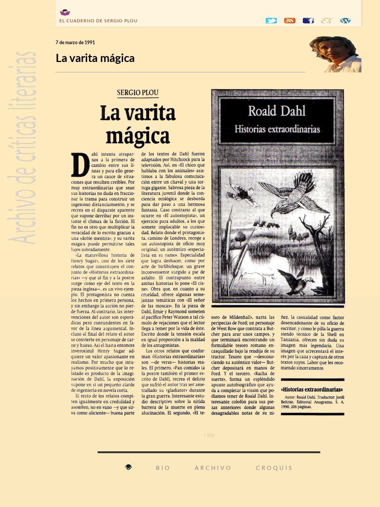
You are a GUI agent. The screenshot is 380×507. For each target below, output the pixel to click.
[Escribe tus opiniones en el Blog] (345, 20)
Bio (163, 468)
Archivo (213, 468)
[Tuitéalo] (271, 20)
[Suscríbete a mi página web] (290, 20)
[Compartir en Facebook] (308, 20)
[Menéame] (327, 20)
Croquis (275, 468)
